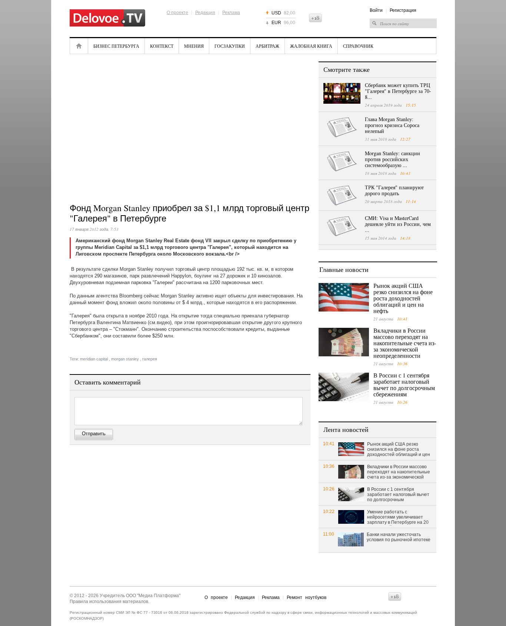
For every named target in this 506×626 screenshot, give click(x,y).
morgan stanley (125, 359)
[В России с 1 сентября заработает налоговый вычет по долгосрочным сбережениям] (344, 387)
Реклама (231, 12)
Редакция (205, 12)
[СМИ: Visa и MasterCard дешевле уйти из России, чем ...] (341, 226)
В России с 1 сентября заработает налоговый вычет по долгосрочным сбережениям (404, 384)
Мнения (194, 46)
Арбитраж (267, 46)
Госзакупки (229, 46)
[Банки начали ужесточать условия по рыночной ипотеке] (351, 539)
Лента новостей (346, 429)
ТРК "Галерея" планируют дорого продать (394, 190)
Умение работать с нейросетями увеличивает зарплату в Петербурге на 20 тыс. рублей (398, 517)
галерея (149, 359)
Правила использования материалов (109, 601)
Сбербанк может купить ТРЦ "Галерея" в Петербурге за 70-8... (398, 90)
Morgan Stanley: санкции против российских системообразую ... (392, 159)
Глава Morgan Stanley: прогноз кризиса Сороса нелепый (392, 125)
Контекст (161, 46)
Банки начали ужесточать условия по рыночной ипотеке (398, 537)
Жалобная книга (311, 46)
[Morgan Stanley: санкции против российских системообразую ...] (341, 161)
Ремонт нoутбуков (306, 597)
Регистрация (403, 10)
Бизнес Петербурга (116, 46)
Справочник (358, 46)
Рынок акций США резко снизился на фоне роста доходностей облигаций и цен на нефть (403, 298)
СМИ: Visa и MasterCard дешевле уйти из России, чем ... (398, 223)
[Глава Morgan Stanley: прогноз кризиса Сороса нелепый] (341, 127)
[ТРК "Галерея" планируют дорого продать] (341, 195)
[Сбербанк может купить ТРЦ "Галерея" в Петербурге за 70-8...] (341, 93)
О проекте (177, 12)
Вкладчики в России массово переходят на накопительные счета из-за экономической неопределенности (404, 342)
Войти (376, 10)
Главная (79, 46)
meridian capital (94, 359)
